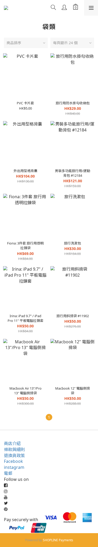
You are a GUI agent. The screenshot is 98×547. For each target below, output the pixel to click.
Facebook (13, 461)
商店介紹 (12, 443)
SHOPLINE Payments (58, 540)
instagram (14, 467)
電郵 (8, 473)
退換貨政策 (14, 455)
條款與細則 (14, 449)
